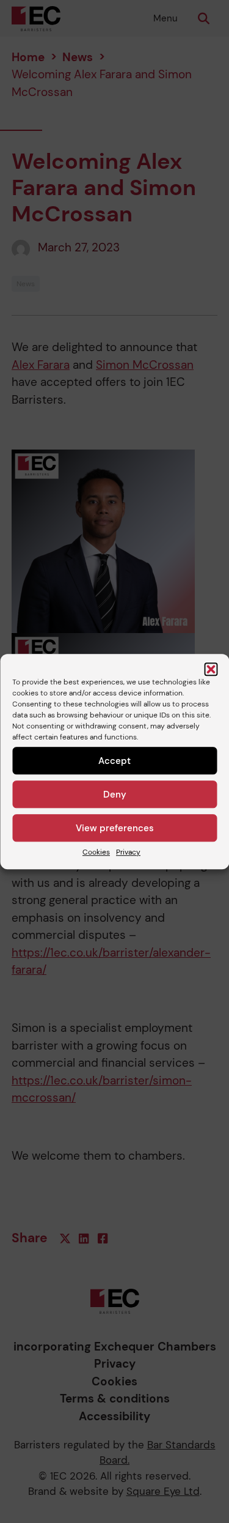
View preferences (115, 828)
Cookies (96, 852)
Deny (114, 794)
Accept (114, 761)
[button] (211, 669)
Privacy (128, 852)
